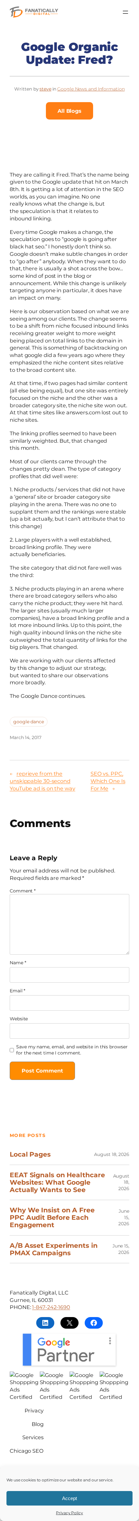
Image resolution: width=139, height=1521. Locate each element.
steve (45, 89)
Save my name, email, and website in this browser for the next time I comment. (71, 1050)
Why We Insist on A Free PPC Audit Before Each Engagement (52, 1217)
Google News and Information (90, 89)
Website (19, 1019)
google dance (28, 722)
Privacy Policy (69, 1512)
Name (18, 963)
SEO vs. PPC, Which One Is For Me (108, 780)
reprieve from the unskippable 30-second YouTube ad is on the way (42, 780)
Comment (23, 891)
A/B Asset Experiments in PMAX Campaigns (54, 1249)
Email (17, 991)
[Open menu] (125, 12)
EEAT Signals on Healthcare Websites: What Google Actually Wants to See (57, 1182)
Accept (69, 1498)
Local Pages (30, 1154)
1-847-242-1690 (51, 1307)
